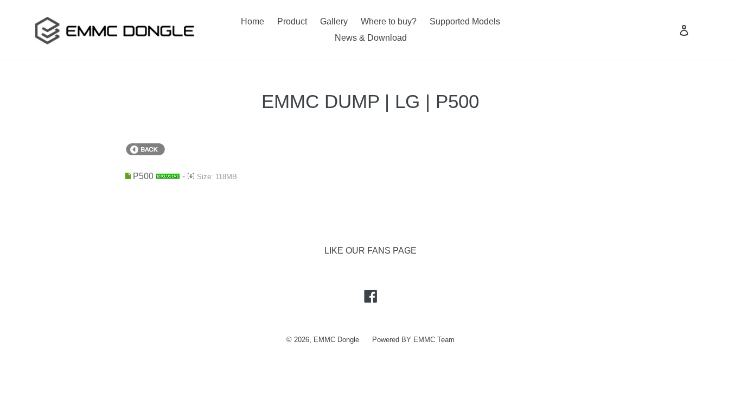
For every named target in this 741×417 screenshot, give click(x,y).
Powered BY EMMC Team (413, 340)
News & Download (371, 37)
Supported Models (465, 21)
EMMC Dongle (336, 340)
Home (252, 21)
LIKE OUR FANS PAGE (370, 250)
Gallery (334, 21)
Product (292, 21)
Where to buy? (389, 21)
